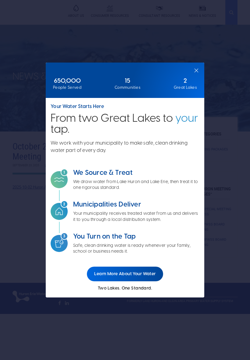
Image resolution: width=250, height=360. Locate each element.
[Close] (196, 70)
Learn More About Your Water (124, 273)
